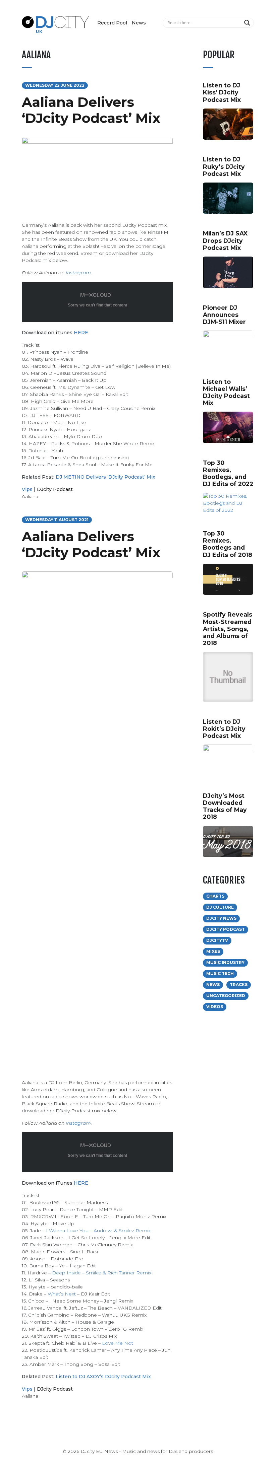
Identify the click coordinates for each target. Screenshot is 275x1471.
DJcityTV (217, 940)
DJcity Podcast (55, 489)
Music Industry (225, 962)
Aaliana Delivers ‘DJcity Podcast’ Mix (91, 110)
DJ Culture (220, 907)
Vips (27, 489)
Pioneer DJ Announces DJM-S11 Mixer (224, 314)
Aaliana (30, 496)
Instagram (78, 273)
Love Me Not (117, 1343)
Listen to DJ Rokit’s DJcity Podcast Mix (224, 728)
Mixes (213, 951)
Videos (214, 1006)
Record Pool (112, 23)
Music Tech (220, 973)
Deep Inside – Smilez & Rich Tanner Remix (101, 1273)
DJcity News (221, 918)
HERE (81, 333)
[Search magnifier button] (248, 22)
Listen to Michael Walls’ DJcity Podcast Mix (226, 392)
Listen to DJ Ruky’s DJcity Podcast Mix (224, 166)
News (139, 23)
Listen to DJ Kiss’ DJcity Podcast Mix (222, 92)
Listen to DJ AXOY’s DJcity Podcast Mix (103, 1377)
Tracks (239, 984)
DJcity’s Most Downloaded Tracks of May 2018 (225, 806)
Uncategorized (225, 995)
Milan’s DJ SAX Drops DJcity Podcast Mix (225, 240)
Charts (215, 896)
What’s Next (62, 1294)
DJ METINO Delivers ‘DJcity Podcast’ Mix (105, 477)
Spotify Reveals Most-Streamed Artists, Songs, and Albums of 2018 (227, 628)
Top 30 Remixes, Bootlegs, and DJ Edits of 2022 (228, 473)
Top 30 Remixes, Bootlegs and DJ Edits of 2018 (227, 544)
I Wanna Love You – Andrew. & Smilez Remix (98, 1231)
